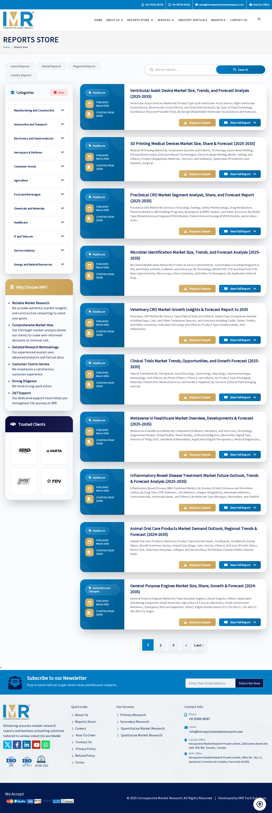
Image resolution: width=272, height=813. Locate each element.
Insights (217, 20)
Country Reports (20, 75)
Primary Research (133, 715)
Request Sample (200, 123)
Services (164, 20)
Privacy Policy (85, 749)
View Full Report (240, 123)
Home (98, 20)
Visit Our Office (261, 4)
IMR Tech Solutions (252, 798)
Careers (80, 728)
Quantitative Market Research (142, 728)
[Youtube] (36, 744)
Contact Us (83, 742)
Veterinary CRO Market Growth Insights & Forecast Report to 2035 (189, 309)
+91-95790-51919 (180, 4)
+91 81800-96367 (199, 719)
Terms (79, 762)
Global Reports (51, 66)
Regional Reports (84, 66)
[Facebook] (17, 744)
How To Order (85, 735)
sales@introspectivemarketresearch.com (221, 4)
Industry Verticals (192, 20)
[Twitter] (7, 744)
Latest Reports (20, 66)
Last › (199, 645)
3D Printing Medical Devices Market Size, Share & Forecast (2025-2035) (192, 143)
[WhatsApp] (45, 744)
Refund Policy (85, 755)
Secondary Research (134, 721)
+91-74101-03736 (153, 4)
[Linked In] (26, 744)
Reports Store (138, 20)
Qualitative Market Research (141, 735)
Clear (61, 92)
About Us (113, 20)
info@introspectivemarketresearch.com (216, 732)
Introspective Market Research (159, 798)
